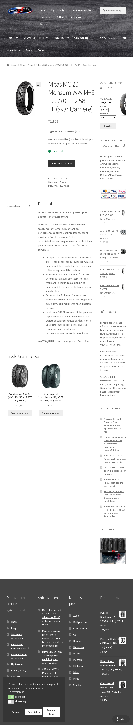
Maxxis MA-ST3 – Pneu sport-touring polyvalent (113, 483)
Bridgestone (80, 622)
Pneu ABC (59, 37)
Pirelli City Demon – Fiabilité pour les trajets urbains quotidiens (114, 496)
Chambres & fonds (34, 37)
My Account (17, 664)
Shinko (77, 685)
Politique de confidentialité (70, 17)
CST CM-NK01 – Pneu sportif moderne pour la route (115, 470)
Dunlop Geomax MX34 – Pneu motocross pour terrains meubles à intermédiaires (115, 444)
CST (75, 634)
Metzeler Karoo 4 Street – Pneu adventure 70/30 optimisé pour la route (112, 425)
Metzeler (78, 659)
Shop (22, 64)
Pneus (10, 37)
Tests (29, 50)
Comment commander (80, 10)
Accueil (14, 64)
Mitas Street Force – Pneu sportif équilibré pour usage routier (115, 459)
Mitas (66, 185)
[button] (38, 85)
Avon (76, 615)
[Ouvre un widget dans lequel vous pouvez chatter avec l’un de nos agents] (121, 719)
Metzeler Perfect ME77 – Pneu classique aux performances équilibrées (115, 511)
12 (61, 185)
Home (43, 10)
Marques (11, 50)
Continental (80, 628)
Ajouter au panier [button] (20, 413)
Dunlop (77, 641)
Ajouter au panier (62, 163)
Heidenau (78, 647)
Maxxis (77, 653)
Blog (52, 10)
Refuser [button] (16, 712)
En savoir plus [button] (16, 692)
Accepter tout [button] (51, 712)
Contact (44, 23)
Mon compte (46, 17)
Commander (81, 37)
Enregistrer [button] (34, 712)
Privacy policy (18, 670)
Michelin (78, 666)
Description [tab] (13, 205)
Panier (62, 10)
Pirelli (76, 678)
